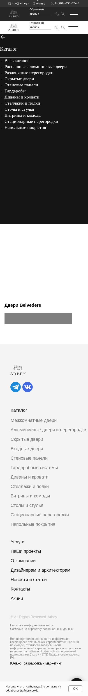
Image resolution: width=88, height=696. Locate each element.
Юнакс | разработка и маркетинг (36, 663)
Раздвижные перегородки (29, 72)
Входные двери (27, 448)
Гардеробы (15, 90)
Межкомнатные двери (34, 420)
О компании (62, 13)
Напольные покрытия (25, 127)
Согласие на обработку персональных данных (41, 629)
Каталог (64, 5)
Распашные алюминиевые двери (36, 66)
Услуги (18, 541)
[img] (15, 387)
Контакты (71, 9)
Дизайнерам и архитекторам (40, 570)
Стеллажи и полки (22, 103)
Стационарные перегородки (31, 121)
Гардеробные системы (34, 467)
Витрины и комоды (23, 115)
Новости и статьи (29, 579)
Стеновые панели (21, 84)
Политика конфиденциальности (31, 625)
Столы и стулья (19, 109)
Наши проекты (26, 551)
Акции (17, 598)
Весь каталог (17, 60)
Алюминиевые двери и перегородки (48, 429)
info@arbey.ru (21, 3)
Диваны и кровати (22, 96)
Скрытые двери (19, 78)
